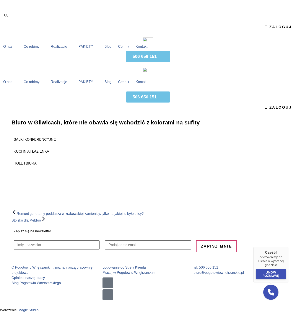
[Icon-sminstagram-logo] (107, 294)
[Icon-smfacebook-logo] (107, 282)
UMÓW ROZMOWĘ (271, 274)
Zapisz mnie (216, 246)
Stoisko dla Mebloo (26, 220)
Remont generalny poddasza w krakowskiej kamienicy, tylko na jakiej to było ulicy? (80, 213)
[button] (270, 292)
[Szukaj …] (6, 16)
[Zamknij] (288, 247)
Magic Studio (28, 310)
